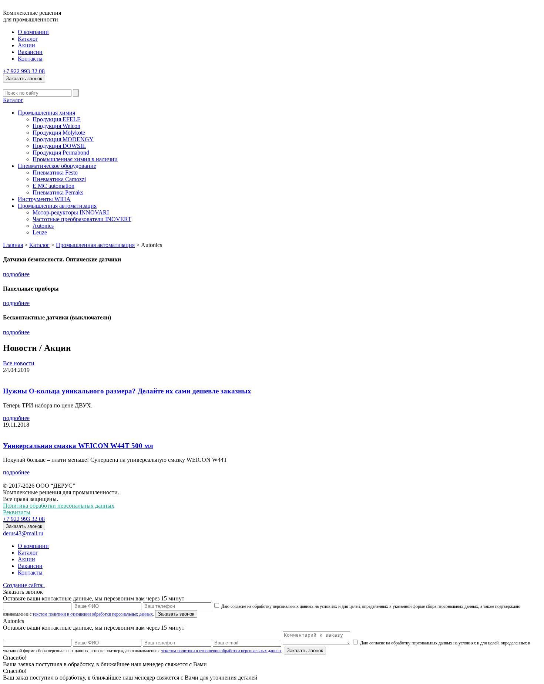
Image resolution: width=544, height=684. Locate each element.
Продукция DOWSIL (59, 146)
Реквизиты (16, 512)
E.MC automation (53, 186)
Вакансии (30, 52)
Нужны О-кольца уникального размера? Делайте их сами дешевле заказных (127, 391)
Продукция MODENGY (63, 139)
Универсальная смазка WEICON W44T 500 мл (78, 446)
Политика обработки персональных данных (58, 505)
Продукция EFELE (57, 119)
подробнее (16, 274)
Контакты (30, 58)
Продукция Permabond (61, 152)
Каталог (28, 38)
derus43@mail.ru (23, 533)
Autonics (43, 226)
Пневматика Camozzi (59, 179)
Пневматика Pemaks (58, 192)
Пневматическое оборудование (57, 166)
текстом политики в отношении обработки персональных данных (93, 614)
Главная (13, 245)
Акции (26, 45)
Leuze (40, 232)
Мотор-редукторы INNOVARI (71, 212)
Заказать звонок (24, 78)
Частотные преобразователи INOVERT (82, 219)
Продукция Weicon (56, 126)
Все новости (18, 363)
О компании (33, 32)
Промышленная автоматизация (57, 206)
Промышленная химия (46, 112)
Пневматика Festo (55, 172)
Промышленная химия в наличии (75, 159)
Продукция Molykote (59, 132)
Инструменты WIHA (44, 199)
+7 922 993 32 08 (24, 71)
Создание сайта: (24, 585)
